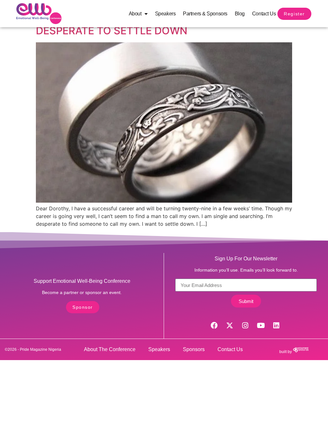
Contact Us (264, 13)
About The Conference (109, 349)
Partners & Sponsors (205, 13)
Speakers (165, 13)
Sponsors (194, 349)
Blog (240, 13)
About (135, 13)
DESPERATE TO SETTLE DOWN (111, 30)
